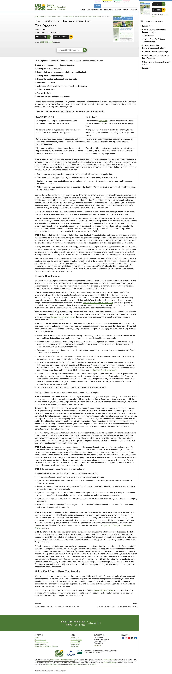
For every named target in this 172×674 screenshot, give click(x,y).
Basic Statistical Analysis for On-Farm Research (156, 56)
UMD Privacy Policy (90, 664)
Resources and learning (41, 642)
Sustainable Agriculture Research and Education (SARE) (63, 659)
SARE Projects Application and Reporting (46, 646)
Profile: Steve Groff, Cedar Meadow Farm (154, 40)
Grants (82, 10)
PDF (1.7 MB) (41, 37)
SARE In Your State (130, 10)
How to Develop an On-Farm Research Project (88, 17)
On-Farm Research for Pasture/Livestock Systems (153, 46)
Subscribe (92, 623)
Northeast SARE (75, 642)
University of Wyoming (52, 664)
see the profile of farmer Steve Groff (98, 302)
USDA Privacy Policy (75, 664)
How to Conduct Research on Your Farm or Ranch (60, 17)
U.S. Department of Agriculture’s (44, 661)
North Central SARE (76, 640)
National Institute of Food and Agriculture (64, 661)
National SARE (75, 637)
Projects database (40, 640)
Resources (146, 68)
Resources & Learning (112, 10)
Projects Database (95, 10)
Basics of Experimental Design (155, 51)
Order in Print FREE (61, 37)
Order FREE (157, 10)
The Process (148, 35)
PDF (157, 4)
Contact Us (97, 645)
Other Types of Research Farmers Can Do (156, 63)
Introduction (147, 26)
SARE (36, 17)
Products (42, 17)
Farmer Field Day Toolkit (103, 590)
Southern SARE (75, 644)
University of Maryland (107, 659)
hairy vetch (103, 120)
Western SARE (75, 646)
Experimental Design (110, 525)
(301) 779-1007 (46, 42)
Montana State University (110, 662)
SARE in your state (40, 644)
